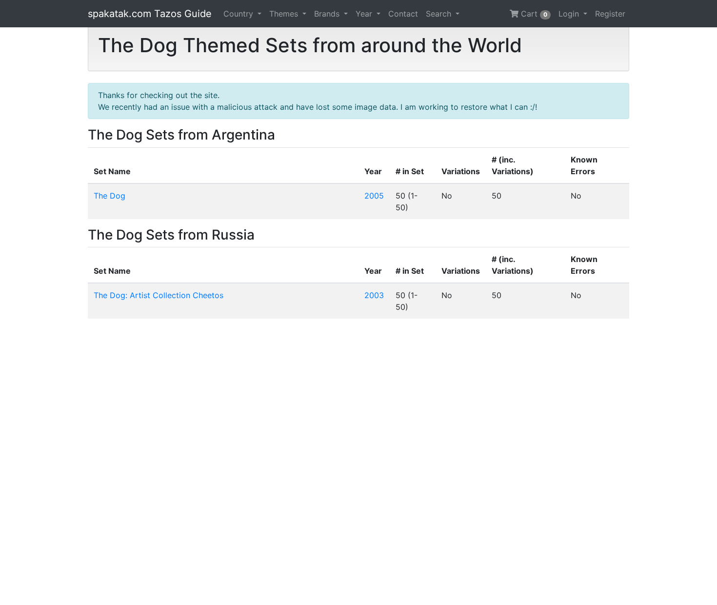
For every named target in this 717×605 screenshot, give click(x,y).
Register (610, 14)
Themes (284, 14)
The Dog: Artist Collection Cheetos (158, 295)
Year (365, 14)
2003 (374, 295)
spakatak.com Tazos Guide (150, 14)
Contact (403, 14)
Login (569, 14)
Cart (532, 14)
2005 (374, 196)
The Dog (109, 196)
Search (440, 14)
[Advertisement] (358, 461)
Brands (328, 14)
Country (239, 14)
